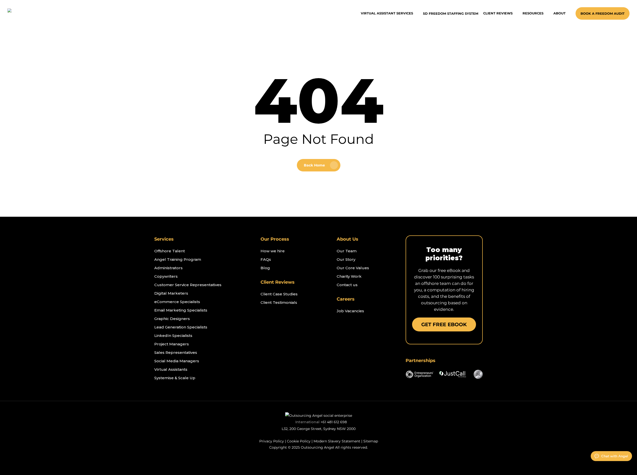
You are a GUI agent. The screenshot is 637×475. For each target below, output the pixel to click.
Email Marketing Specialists (180, 310)
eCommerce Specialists (177, 301)
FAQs (266, 259)
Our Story (346, 259)
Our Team (347, 251)
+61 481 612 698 (333, 422)
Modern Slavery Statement (337, 441)
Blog (265, 267)
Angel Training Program (177, 259)
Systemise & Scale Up (174, 377)
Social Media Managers (176, 361)
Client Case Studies (279, 294)
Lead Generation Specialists (180, 327)
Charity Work (349, 276)
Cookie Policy (299, 441)
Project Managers (171, 344)
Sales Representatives (175, 352)
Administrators (168, 267)
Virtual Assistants (170, 369)
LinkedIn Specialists (173, 335)
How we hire (273, 251)
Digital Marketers (171, 293)
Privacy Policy (271, 441)
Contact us (347, 284)
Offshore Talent (169, 251)
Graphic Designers (172, 318)
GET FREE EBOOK (444, 324)
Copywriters (166, 276)
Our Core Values (353, 267)
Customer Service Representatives (187, 284)
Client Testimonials (279, 302)
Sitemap (370, 441)
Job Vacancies (350, 311)
